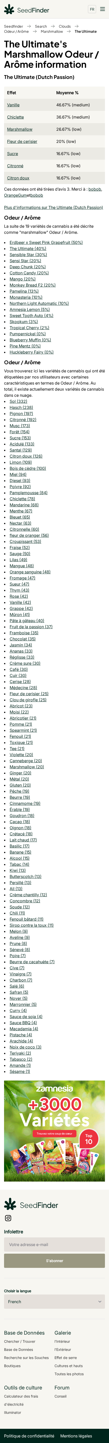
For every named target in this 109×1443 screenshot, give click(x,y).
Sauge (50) (20, 553)
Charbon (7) (21, 980)
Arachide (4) (21, 1040)
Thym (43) (19, 590)
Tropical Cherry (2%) (29, 327)
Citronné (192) (23, 419)
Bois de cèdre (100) (28, 468)
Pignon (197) (21, 413)
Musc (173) (20, 425)
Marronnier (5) (23, 1004)
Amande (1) (20, 1065)
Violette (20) (21, 754)
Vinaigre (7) (21, 973)
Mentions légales (76, 1435)
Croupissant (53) (25, 541)
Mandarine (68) (24, 504)
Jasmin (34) (21, 645)
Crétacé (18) (21, 833)
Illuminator (12, 1412)
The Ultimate (86, 31)
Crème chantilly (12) (28, 894)
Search (41, 26)
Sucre (12, 153)
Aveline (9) (20, 937)
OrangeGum (15, 195)
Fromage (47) (22, 577)
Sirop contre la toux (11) (32, 925)
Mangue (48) (22, 565)
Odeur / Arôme (16, 31)
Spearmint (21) (23, 730)
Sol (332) (18, 401)
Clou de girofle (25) (28, 699)
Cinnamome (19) (25, 803)
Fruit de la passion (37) (31, 626)
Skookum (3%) (24, 321)
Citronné (15, 165)
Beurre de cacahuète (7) (32, 961)
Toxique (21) (21, 742)
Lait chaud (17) (23, 839)
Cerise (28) (20, 681)
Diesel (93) (20, 480)
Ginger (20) (20, 772)
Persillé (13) (20, 882)
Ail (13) (16, 888)
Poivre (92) (20, 486)
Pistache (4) (21, 1034)
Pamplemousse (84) (29, 492)
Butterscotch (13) (26, 876)
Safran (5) (19, 992)
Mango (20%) (23, 278)
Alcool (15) (20, 858)
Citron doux (18, 177)
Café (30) (19, 669)
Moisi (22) (19, 712)
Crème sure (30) (25, 663)
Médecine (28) (23, 687)
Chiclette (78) (22, 498)
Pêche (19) (19, 791)
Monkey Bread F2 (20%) (33, 285)
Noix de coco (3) (26, 1047)
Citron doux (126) (26, 456)
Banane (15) (20, 852)
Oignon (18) (20, 827)
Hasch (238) (21, 407)
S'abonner (54, 1260)
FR (92, 9)
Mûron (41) (20, 614)
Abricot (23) (21, 705)
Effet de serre (66, 1357)
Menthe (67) (21, 510)
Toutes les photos (69, 1374)
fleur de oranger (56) (29, 535)
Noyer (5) (19, 998)
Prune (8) (18, 943)
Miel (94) (18, 474)
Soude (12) (20, 906)
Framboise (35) (24, 632)
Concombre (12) (25, 900)
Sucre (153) (20, 437)
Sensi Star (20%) (25, 260)
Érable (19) (20, 809)
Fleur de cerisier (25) (29, 693)
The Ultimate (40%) (28, 248)
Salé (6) (17, 986)
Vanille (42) (20, 602)
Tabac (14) (19, 864)
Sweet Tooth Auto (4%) (31, 315)
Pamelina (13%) (24, 291)
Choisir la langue (17, 1291)
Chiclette (15, 117)
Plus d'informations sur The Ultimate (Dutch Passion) (53, 207)
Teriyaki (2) (20, 1053)
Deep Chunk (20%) (28, 266)
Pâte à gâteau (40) (27, 620)
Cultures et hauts (69, 1366)
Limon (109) (21, 462)
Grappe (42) (21, 608)
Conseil (60, 1396)
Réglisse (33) (22, 657)
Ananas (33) (21, 651)
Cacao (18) (20, 821)
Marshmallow (52, 31)
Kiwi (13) (18, 870)
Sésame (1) (20, 1071)
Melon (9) (19, 931)
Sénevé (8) (20, 949)
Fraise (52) (20, 547)
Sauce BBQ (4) (23, 1022)
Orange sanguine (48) (30, 571)
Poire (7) (18, 955)
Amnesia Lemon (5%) (30, 309)
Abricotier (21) (23, 718)
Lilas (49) (18, 559)
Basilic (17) (20, 846)
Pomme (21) (21, 724)
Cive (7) (17, 967)
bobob (94, 189)
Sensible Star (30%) (28, 254)
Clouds (65, 26)
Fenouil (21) (20, 736)
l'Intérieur (62, 1341)
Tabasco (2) (21, 1059)
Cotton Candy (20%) (29, 272)
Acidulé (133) (22, 443)
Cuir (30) (18, 675)
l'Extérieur (63, 1349)
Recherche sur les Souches (26, 1357)
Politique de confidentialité (29, 1435)
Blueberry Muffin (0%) (30, 339)
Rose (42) (19, 596)
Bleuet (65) (20, 517)
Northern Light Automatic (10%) (39, 303)
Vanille (13, 104)
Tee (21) (17, 748)
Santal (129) (21, 450)
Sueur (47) (19, 584)
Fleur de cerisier (22, 141)
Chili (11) (17, 913)
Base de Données (18, 1349)
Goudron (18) (22, 815)
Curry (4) (18, 1010)
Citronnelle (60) (24, 529)
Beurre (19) (20, 797)
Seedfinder (13, 26)
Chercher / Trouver (19, 1341)
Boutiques (12, 1366)
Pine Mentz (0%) (25, 346)
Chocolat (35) (23, 638)
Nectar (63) (20, 523)
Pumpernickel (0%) (28, 333)
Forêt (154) (20, 431)
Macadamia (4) (24, 1028)
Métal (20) (19, 779)
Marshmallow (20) (27, 766)
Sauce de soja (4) (26, 1016)
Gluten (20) (20, 785)
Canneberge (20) (26, 760)
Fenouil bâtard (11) (27, 919)
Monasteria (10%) (26, 297)
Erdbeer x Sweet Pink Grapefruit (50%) (46, 242)
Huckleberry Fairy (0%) (32, 352)
